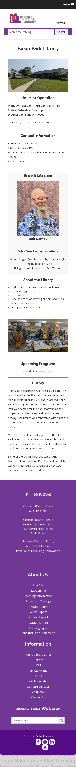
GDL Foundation (38, 681)
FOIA (38, 665)
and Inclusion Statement (38, 633)
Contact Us (38, 697)
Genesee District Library (38, 736)
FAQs (38, 676)
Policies (38, 660)
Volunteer (38, 692)
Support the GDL (38, 687)
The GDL (38, 585)
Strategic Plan (38, 623)
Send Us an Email (18, 161)
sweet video (36, 470)
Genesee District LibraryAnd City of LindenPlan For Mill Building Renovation (38, 546)
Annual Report (38, 617)
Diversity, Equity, (38, 628)
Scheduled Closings (38, 601)
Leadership (38, 591)
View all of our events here (38, 371)
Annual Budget (38, 607)
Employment (38, 671)
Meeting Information (38, 596)
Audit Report (38, 612)
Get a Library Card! (38, 655)
